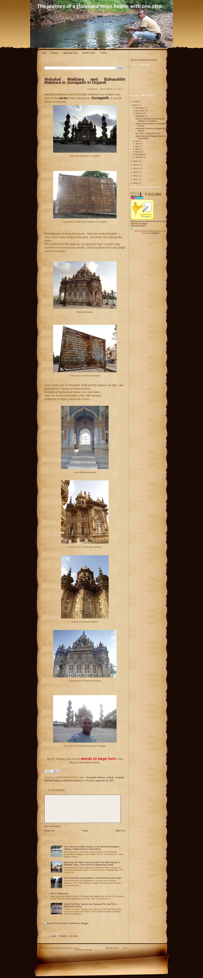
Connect (54, 53)
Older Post (120, 831)
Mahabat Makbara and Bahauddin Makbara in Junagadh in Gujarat (84, 81)
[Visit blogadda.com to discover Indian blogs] (137, 198)
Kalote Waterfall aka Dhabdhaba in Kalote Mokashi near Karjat (92, 878)
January (138, 157)
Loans (124, 948)
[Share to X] (51, 771)
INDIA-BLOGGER (138, 226)
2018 (135, 102)
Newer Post (49, 831)
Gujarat (110, 777)
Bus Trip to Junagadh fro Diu (147, 133)
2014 (135, 168)
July (137, 141)
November (139, 111)
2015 (135, 165)
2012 (135, 176)
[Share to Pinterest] (57, 771)
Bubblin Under (88, 53)
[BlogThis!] (48, 771)
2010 (135, 183)
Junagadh (100, 98)
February (139, 154)
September (140, 116)
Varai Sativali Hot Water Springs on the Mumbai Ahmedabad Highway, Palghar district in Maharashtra (91, 847)
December (139, 108)
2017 (135, 105)
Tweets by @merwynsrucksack (144, 60)
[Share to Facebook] (54, 771)
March (138, 152)
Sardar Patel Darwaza (72, 780)
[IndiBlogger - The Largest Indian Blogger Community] (142, 219)
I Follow (103, 53)
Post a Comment (52, 826)
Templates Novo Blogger (83, 950)
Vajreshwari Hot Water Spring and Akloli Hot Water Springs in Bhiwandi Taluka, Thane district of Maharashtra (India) (92, 863)
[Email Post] (46, 785)
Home (34, 53)
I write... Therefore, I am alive (64, 936)
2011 (135, 179)
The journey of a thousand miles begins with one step (59, 948)
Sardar (64, 98)
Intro (44, 53)
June (137, 144)
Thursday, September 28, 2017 (99, 780)
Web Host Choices (112, 948)
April (137, 149)
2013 (135, 172)
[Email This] (45, 771)
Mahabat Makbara (53, 780)
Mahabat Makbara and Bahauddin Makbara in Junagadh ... (150, 120)
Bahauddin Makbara (95, 777)
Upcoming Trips (70, 53)
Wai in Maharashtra (60, 893)
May (137, 146)
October (138, 113)
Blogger (155, 233)
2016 (135, 161)
